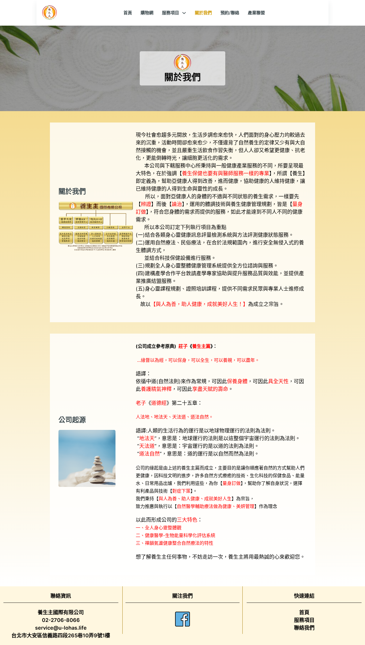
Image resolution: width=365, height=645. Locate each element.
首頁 (127, 12)
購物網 (147, 12)
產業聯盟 (256, 12)
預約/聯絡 (229, 12)
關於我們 (203, 12)
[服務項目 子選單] (184, 13)
